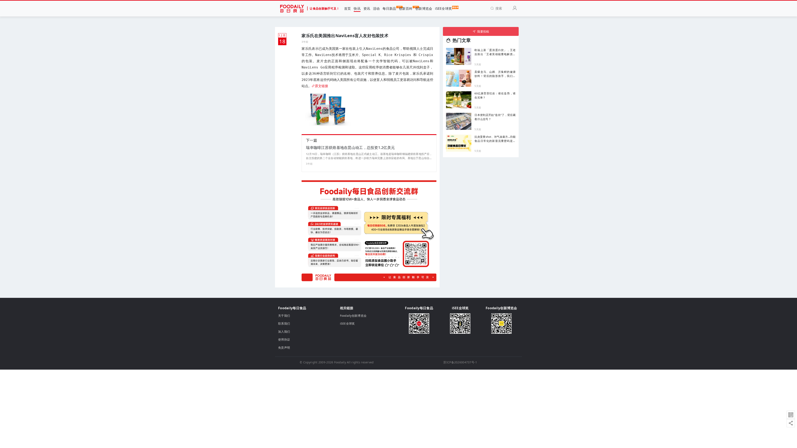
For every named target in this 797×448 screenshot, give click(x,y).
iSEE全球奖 (443, 8)
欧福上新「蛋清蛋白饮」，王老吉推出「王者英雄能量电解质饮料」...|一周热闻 (495, 52)
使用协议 (284, 339)
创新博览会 (423, 8)
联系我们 (284, 323)
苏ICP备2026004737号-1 (460, 362)
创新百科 (405, 8)
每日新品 (389, 8)
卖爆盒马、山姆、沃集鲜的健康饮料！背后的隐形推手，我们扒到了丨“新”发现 (495, 74)
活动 (376, 8)
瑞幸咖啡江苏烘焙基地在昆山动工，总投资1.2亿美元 (350, 147)
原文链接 (321, 86)
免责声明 (284, 347)
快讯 (357, 8)
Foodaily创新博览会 (353, 316)
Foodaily (340, 362)
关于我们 (284, 316)
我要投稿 (483, 31)
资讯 (366, 8)
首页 (347, 8)
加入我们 (284, 332)
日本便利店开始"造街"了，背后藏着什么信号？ (495, 117)
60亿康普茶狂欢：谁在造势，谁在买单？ (495, 95)
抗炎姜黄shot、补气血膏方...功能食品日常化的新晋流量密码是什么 (495, 139)
